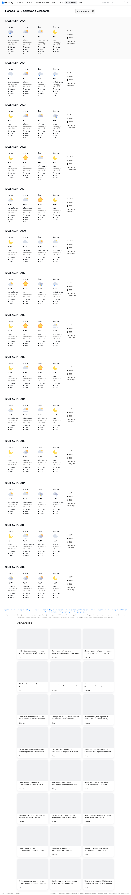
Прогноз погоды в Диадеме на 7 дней (80, 610)
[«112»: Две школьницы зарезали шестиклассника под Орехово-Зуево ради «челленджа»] (32, 644)
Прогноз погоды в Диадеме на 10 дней (112, 610)
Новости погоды (51, 612)
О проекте (53, 893)
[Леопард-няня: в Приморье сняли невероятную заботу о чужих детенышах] (98, 644)
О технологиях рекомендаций (87, 893)
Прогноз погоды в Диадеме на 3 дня (17, 610)
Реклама (17, 893)
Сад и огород (65, 612)
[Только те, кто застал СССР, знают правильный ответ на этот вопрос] (98, 874)
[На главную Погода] (9, 2)
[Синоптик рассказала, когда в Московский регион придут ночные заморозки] (98, 841)
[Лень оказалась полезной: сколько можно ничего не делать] (98, 808)
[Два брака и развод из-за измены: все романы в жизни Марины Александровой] (65, 709)
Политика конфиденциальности (67, 893)
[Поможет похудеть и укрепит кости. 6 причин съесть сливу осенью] (98, 709)
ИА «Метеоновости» (123, 893)
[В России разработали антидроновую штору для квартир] (65, 841)
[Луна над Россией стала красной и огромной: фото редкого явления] (32, 808)
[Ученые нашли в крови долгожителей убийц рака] (98, 676)
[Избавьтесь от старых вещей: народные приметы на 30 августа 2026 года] (65, 808)
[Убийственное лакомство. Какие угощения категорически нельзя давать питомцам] (98, 742)
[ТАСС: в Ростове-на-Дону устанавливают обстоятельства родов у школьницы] (32, 676)
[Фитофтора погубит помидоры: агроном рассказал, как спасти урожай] (32, 742)
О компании (9, 893)
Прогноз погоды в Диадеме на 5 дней (49, 610)
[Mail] (3, 2)
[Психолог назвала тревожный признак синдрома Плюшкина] (98, 775)
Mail (3, 893)
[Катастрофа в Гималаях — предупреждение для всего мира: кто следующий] (65, 644)
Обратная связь (102, 893)
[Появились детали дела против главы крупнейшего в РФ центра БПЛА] (32, 709)
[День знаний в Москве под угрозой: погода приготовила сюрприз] (32, 775)
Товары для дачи (80, 612)
